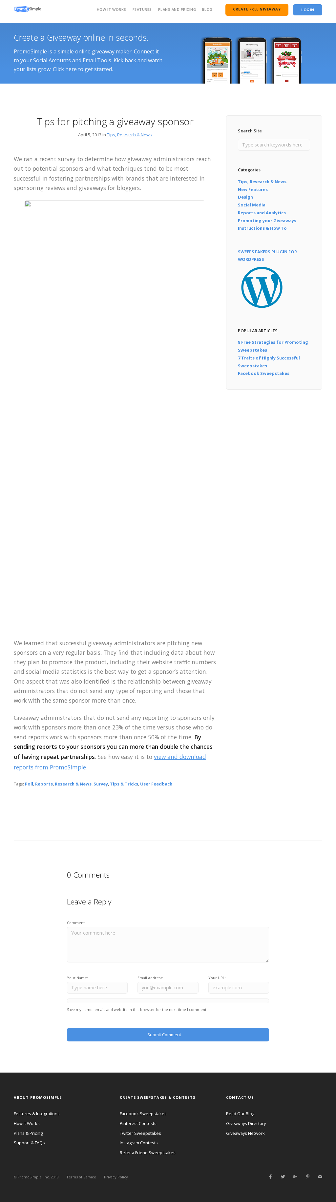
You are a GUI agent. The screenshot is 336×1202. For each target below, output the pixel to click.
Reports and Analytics (262, 213)
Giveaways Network (245, 1133)
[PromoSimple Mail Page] (320, 1177)
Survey (101, 784)
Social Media (251, 205)
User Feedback (156, 784)
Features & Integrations (37, 1113)
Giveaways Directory (246, 1123)
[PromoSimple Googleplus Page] (295, 1177)
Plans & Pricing (28, 1133)
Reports (44, 784)
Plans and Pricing (177, 9)
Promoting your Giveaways (267, 220)
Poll (29, 784)
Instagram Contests (139, 1143)
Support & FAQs (29, 1143)
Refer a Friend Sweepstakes (148, 1152)
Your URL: (217, 977)
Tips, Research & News (129, 135)
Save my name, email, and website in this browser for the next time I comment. (137, 1009)
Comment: (76, 922)
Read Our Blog (240, 1113)
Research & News (73, 784)
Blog (207, 9)
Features (142, 9)
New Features (253, 189)
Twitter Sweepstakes (140, 1133)
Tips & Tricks (124, 784)
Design (245, 197)
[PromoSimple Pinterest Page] (307, 1177)
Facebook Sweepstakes (263, 373)
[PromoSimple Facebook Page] (270, 1177)
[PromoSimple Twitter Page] (283, 1177)
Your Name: (77, 977)
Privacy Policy (116, 1176)
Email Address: (150, 977)
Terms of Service (81, 1176)
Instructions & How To (262, 228)
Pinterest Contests (138, 1123)
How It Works (111, 9)
